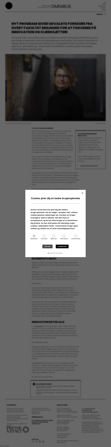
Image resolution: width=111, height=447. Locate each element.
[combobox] (82, 193)
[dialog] (55, 223)
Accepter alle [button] (62, 246)
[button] (55, 253)
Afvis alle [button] (47, 246)
